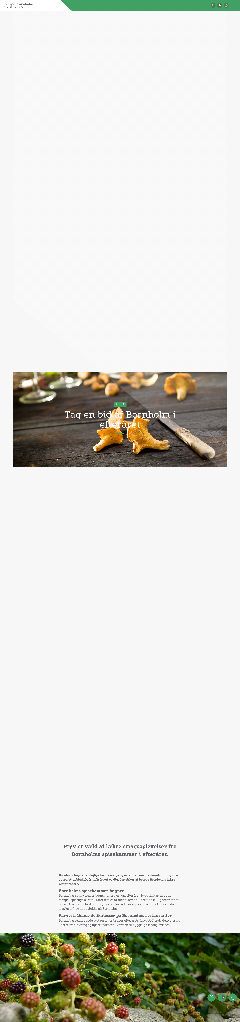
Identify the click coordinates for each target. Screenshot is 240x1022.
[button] (219, 5)
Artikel (120, 404)
